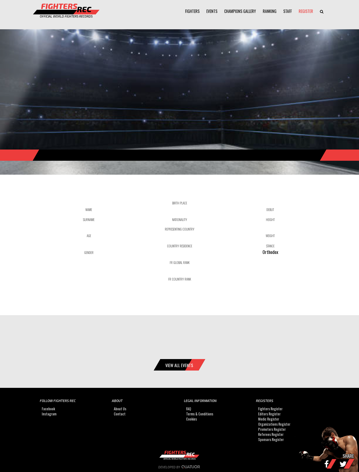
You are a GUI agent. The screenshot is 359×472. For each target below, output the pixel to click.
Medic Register (268, 419)
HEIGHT (270, 219)
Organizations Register (274, 424)
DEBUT (270, 209)
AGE (89, 235)
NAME (88, 209)
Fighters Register (270, 409)
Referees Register (271, 434)
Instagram (49, 414)
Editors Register (269, 414)
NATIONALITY (179, 219)
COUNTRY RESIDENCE (179, 245)
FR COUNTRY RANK (179, 279)
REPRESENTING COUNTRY (179, 229)
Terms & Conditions (199, 414)
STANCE (270, 245)
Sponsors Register (271, 439)
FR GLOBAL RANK (180, 262)
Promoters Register (272, 429)
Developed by (169, 467)
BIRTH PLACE (179, 203)
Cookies (191, 419)
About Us (120, 409)
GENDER (89, 252)
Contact (120, 414)
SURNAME (89, 219)
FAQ (188, 409)
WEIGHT (270, 235)
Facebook (48, 409)
